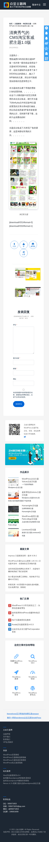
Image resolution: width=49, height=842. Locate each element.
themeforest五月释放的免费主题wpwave (23, 714)
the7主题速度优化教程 (21, 620)
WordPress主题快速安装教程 (14, 760)
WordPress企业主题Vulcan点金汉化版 (30, 480)
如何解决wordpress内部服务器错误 (17, 778)
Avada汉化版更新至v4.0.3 (23, 624)
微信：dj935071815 (11, 809)
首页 (11, 24)
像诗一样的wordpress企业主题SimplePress (24, 718)
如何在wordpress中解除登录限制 (16, 781)
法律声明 (6, 734)
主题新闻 (18, 24)
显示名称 (16, 358)
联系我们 (6, 739)
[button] (44, 5)
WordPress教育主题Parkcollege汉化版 (30, 517)
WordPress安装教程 (11, 755)
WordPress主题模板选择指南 (14, 757)
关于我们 (6, 737)
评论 (15, 325)
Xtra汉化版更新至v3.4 (11, 775)
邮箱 (15, 368)
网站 (14, 379)
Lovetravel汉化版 (29, 530)
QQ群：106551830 (10, 812)
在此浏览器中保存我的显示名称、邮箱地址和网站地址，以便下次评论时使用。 (23, 395)
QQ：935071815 (10, 804)
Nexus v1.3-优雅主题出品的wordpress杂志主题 (21, 783)
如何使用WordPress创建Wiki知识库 (26, 614)
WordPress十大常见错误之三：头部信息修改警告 (26, 606)
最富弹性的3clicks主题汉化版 (31, 493)
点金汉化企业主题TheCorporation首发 (26, 630)
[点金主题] (17, 5)
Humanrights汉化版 (30, 505)
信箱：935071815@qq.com (14, 806)
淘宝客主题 (27, 24)
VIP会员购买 (8, 742)
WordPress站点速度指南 (12, 763)
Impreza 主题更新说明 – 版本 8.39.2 (22, 556)
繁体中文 (36, 5)
